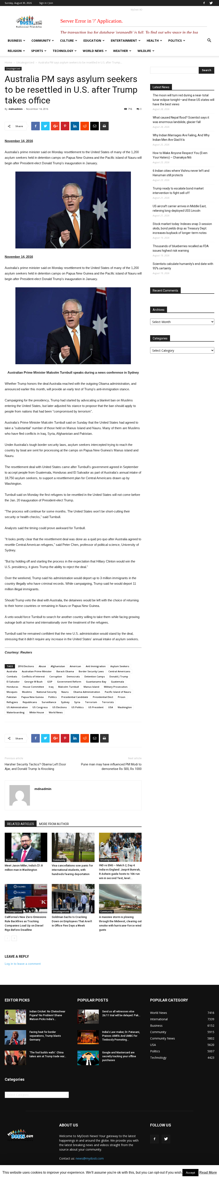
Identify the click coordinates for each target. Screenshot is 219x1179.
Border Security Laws (91, 671)
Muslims (27, 691)
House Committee (33, 686)
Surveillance (49, 702)
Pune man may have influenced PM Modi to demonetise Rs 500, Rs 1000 (111, 766)
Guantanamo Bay (96, 681)
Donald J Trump (119, 676)
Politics (175, 40)
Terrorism (91, 702)
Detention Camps (94, 676)
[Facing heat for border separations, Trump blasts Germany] (15, 1037)
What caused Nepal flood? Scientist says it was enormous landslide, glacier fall (181, 120)
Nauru (65, 691)
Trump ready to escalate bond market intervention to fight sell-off (178, 191)
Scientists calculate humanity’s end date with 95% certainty (183, 266)
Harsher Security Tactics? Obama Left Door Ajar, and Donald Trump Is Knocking (35, 766)
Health (153, 40)
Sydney (65, 702)
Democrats (73, 676)
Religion (15, 51)
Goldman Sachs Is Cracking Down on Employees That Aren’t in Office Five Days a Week (72, 921)
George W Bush (33, 681)
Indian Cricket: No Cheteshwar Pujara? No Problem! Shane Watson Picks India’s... (47, 1015)
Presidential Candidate (74, 697)
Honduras (12, 686)
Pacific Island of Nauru (118, 691)
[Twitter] (211, 3)
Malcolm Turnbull (68, 686)
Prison (121, 697)
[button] (209, 41)
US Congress (40, 707)
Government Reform (69, 681)
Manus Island (91, 686)
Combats (12, 676)
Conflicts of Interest (33, 676)
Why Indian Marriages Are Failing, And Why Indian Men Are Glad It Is (181, 137)
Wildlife (144, 51)
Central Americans (119, 671)
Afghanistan (58, 666)
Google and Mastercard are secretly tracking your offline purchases (119, 1056)
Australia (12, 671)
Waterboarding (16, 712)
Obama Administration (86, 691)
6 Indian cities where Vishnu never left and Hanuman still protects (181, 173)
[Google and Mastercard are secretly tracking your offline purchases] (88, 1058)
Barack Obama (65, 671)
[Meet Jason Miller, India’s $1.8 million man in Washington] (26, 847)
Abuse (42, 666)
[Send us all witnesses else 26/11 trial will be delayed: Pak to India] (88, 1017)
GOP (49, 681)
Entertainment (124, 40)
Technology (63, 51)
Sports (37, 51)
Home (8, 62)
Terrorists (108, 702)
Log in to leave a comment (23, 963)
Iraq (51, 686)
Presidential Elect (103, 697)
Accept (190, 1172)
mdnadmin (16, 108)
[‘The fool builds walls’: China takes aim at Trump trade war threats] (15, 1058)
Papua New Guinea (32, 697)
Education (92, 40)
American (75, 666)
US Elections (59, 707)
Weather (120, 51)
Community (40, 40)
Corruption (55, 676)
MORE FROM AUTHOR (54, 824)
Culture (67, 40)
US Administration (17, 707)
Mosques (12, 691)
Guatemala (117, 681)
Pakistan (12, 697)
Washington (125, 707)
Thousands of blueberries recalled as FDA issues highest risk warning (181, 248)
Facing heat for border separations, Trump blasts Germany (45, 1036)
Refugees (12, 702)
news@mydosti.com (90, 1158)
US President (96, 707)
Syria (77, 702)
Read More (208, 1172)
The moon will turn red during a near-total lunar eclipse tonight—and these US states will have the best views (183, 100)
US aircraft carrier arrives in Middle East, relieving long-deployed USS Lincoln (179, 208)
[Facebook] (204, 3)
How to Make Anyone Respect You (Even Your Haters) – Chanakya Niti (180, 155)
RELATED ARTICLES (20, 824)
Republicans (30, 702)
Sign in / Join (46, 2)
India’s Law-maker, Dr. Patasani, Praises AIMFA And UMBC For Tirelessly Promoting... (121, 1036)
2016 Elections (26, 666)
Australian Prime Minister (37, 671)
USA (110, 707)
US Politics (77, 707)
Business (15, 40)
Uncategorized (25, 62)
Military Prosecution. (116, 686)
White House (36, 712)
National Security (47, 691)
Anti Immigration (96, 666)
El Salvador (13, 681)
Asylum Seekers (119, 666)
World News (93, 51)
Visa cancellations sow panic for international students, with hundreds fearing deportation (72, 870)
